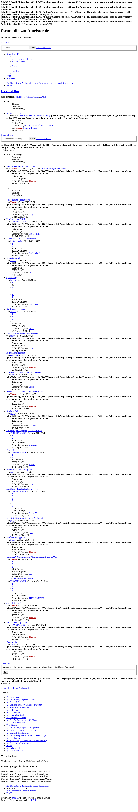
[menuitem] (22, 59)
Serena (13, 311)
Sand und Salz (12, 411)
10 (13, 294)
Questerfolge (11, 277)
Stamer (13, 644)
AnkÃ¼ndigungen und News (53, 169)
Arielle (43, 97)
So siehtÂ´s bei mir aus (16, 309)
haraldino (18, 97)
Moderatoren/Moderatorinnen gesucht (22, 166)
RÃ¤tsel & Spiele (13, 113)
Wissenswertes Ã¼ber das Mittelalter (22, 333)
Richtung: (59, 667)
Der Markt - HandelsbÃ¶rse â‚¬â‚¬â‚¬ (22, 489)
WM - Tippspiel (13, 450)
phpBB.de (32, 800)
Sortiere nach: (32, 667)
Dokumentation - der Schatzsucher (21, 239)
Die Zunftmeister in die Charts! (19, 579)
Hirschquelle (34, 234)
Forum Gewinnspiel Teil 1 (17, 622)
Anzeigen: (8, 667)
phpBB (15, 798)
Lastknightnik (16, 241)
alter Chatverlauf (13, 603)
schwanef (33, 445)
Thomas (19, 128)
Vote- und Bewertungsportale (18, 200)
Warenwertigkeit (13, 642)
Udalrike (32, 426)
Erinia (12, 375)
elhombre (14, 355)
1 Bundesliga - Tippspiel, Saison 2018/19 (24, 430)
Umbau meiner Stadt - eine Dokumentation (24, 372)
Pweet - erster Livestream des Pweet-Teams (24, 392)
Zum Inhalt (6, 42)
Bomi (12, 540)
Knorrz (13, 280)
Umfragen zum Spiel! (15, 219)
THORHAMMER (31, 97)
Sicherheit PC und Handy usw (19, 469)
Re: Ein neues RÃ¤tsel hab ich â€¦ (39, 125)
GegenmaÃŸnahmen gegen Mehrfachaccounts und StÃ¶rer (31, 557)
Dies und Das (10, 91)
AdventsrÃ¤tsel (13, 258)
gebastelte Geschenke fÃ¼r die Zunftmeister (25, 518)
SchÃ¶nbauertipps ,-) (15, 537)
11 (13, 297)
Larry (31, 574)
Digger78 (33, 513)
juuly (48, 116)
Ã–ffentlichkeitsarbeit (15, 353)
